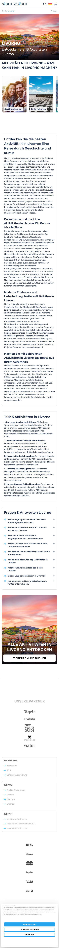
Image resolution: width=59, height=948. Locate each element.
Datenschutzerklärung (17, 775)
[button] (50, 4)
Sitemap (10, 804)
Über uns (11, 799)
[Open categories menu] (55, 3)
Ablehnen (29, 934)
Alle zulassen (29, 924)
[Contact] (44, 3)
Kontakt (10, 794)
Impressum (12, 765)
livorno (11, 11)
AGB (9, 770)
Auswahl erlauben (29, 929)
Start (4, 11)
